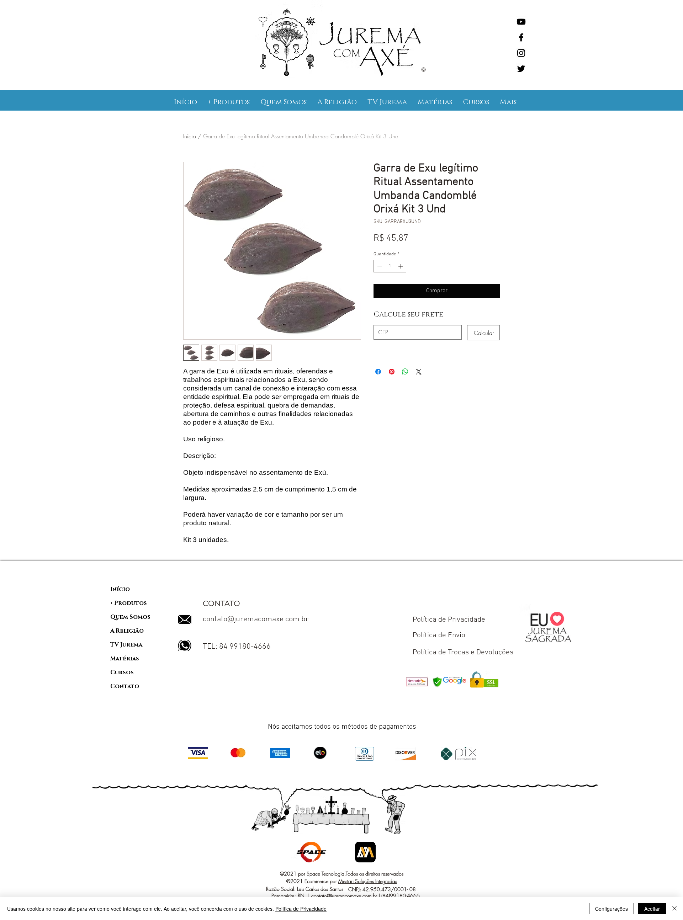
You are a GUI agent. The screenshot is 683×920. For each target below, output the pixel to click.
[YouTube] (521, 21)
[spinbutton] (390, 266)
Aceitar (652, 908)
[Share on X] (418, 371)
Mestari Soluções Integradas (367, 881)
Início (189, 136)
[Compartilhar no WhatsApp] (405, 371)
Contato (124, 686)
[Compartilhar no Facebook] (378, 371)
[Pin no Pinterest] (391, 371)
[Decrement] (379, 266)
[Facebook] (521, 37)
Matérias (124, 659)
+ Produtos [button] (128, 603)
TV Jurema (126, 645)
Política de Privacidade (301, 908)
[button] (228, 102)
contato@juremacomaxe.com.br (256, 619)
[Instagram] (521, 53)
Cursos (122, 672)
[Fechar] (674, 908)
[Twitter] (521, 68)
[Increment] (401, 266)
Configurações (611, 908)
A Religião (127, 631)
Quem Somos (130, 617)
